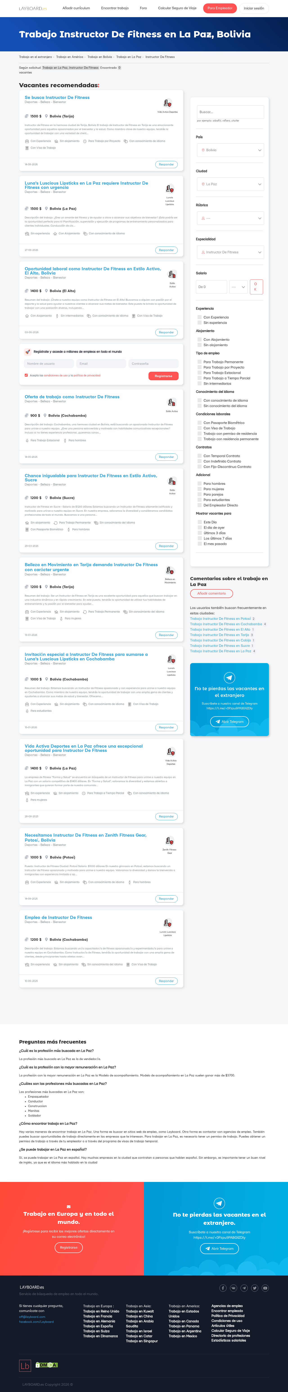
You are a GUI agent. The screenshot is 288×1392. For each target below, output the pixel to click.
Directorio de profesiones (231, 1335)
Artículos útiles (223, 1326)
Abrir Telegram (233, 721)
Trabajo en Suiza (96, 1331)
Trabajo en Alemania (99, 1321)
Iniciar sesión (254, 8)
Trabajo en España (98, 1326)
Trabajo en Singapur (142, 1341)
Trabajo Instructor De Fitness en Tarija (221, 635)
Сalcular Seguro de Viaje (177, 8)
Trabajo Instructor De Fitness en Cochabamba (228, 624)
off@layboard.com (32, 1317)
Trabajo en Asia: (138, 1306)
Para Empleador (220, 8)
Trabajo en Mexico (183, 1336)
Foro (143, 8)
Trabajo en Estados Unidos (184, 1314)
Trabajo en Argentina (185, 1331)
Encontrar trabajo (115, 8)
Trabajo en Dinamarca (100, 1336)
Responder (166, 164)
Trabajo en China (139, 1316)
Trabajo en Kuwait (140, 1311)
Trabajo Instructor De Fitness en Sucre (221, 646)
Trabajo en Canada (184, 1321)
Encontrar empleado (227, 1311)
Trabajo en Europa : (98, 1306)
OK (255, 286)
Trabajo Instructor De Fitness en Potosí (222, 618)
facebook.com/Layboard (36, 1321)
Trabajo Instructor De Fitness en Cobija (222, 640)
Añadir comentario (211, 593)
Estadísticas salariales (229, 1340)
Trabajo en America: (184, 1306)
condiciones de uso (56, 375)
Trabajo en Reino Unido (101, 1311)
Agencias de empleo (227, 1306)
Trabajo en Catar (139, 1336)
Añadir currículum (76, 8)
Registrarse (163, 376)
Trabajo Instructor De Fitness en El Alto (222, 629)
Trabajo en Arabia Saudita (140, 1324)
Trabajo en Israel (139, 1331)
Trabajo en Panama (184, 1326)
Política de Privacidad (228, 1316)
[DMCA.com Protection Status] (47, 1366)
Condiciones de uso (227, 1321)
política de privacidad (87, 375)
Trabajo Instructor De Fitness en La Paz (222, 651)
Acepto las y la (64, 375)
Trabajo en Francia (97, 1316)
